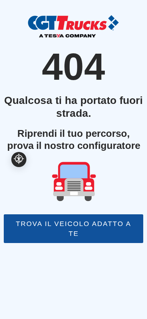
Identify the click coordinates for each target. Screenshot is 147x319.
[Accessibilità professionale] (18, 159)
